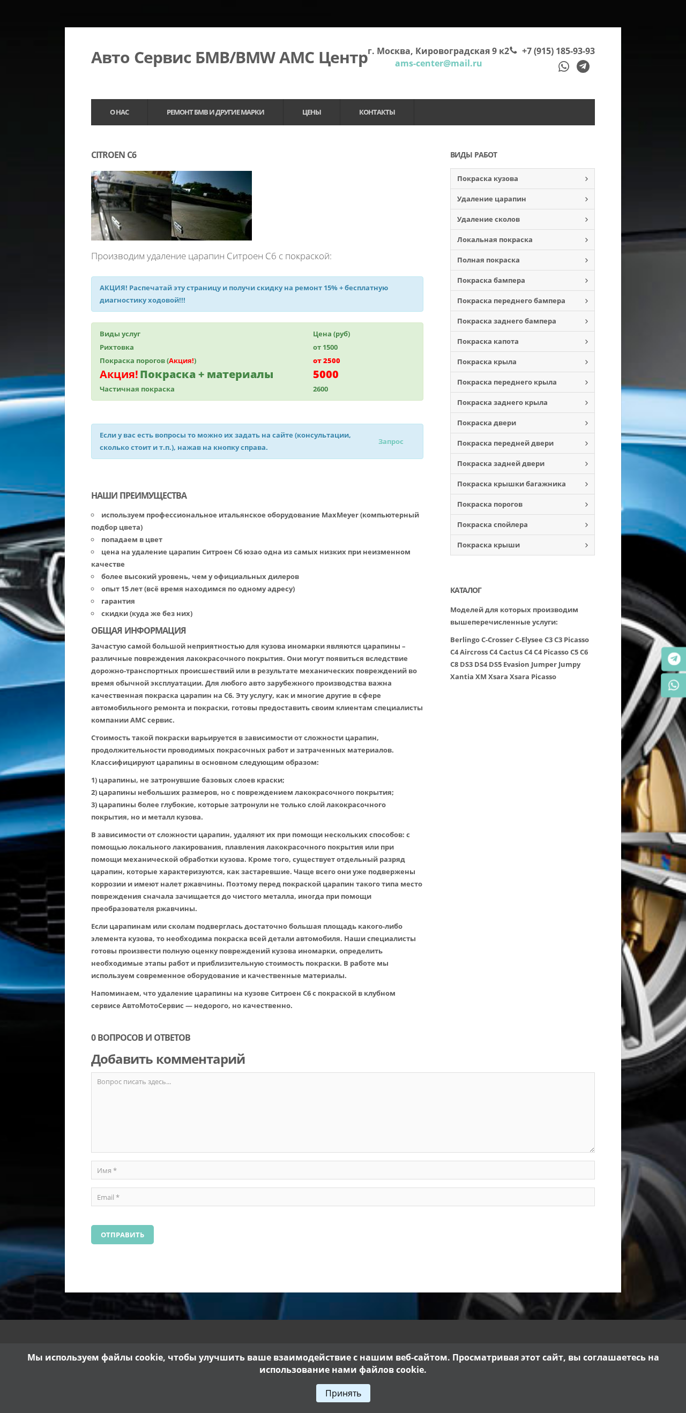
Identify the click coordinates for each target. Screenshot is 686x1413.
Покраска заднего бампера (506, 321)
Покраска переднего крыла (507, 382)
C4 (528, 652)
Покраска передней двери (505, 443)
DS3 (466, 664)
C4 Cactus (506, 652)
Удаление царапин (491, 199)
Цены (311, 112)
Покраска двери (486, 422)
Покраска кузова (487, 178)
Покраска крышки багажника (511, 483)
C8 (454, 664)
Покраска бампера (491, 280)
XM (481, 676)
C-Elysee (529, 639)
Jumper (544, 664)
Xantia (462, 676)
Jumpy (569, 664)
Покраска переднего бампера (511, 300)
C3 (549, 639)
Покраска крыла (487, 361)
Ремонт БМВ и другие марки (215, 112)
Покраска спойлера (492, 524)
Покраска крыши (488, 545)
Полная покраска (488, 260)
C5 (574, 652)
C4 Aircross (469, 652)
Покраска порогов (490, 504)
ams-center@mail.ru (438, 63)
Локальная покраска (495, 239)
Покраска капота (488, 341)
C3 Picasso (571, 639)
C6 (584, 652)
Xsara (498, 676)
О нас (119, 112)
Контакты (377, 112)
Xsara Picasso (533, 676)
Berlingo (465, 639)
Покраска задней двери (501, 463)
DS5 (495, 664)
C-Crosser (497, 639)
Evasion (516, 664)
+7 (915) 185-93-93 (558, 51)
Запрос (391, 441)
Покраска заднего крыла (502, 402)
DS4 (480, 664)
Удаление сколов (488, 219)
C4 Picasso (551, 652)
